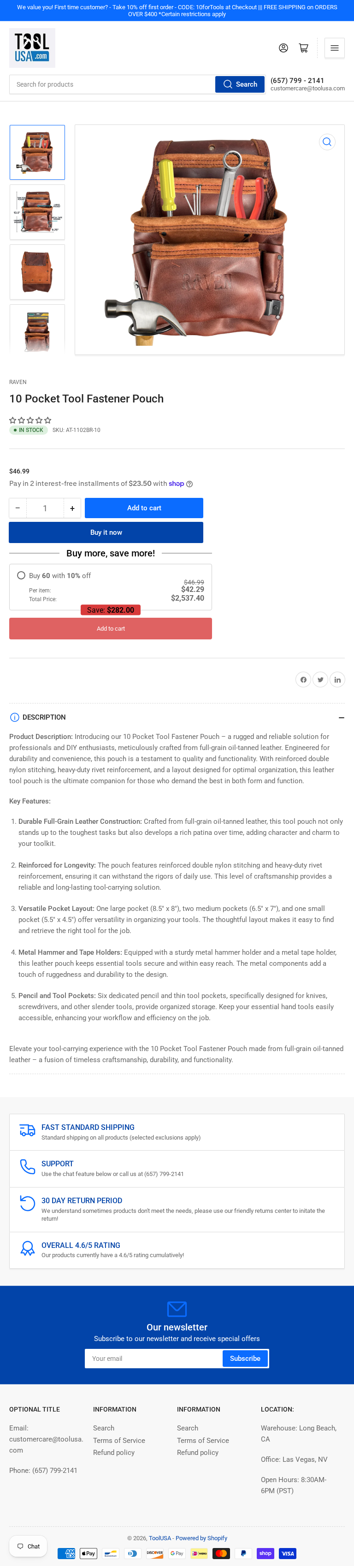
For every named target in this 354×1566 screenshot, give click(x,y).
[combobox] (137, 84)
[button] (31, 420)
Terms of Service (119, 1440)
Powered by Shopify (201, 1538)
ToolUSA (160, 1538)
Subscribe (245, 1358)
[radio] (110, 587)
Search (246, 84)
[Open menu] (334, 48)
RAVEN (18, 382)
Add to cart (111, 628)
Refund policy (114, 1452)
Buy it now (106, 532)
